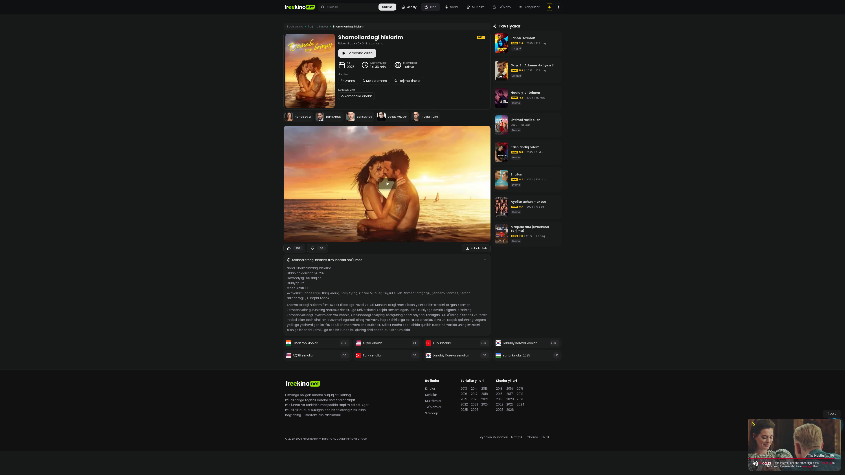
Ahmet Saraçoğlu (416, 293)
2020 (474, 399)
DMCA (545, 437)
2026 (474, 409)
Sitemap (431, 413)
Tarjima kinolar (409, 81)
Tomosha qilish (360, 53)
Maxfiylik (516, 437)
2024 (485, 404)
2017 (474, 394)
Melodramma (376, 81)
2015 (484, 388)
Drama (350, 81)
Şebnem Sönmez (445, 293)
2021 (484, 399)
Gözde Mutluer (370, 293)
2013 (464, 388)
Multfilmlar (433, 401)
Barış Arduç (330, 293)
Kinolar (430, 388)
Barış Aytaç (349, 293)
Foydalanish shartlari (493, 437)
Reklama (532, 437)
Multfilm (478, 7)
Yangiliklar (532, 7)
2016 (464, 394)
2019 (464, 399)
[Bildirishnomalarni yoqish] (549, 7)
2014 (474, 388)
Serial (454, 7)
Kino (433, 7)
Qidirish (387, 7)
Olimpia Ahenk (318, 298)
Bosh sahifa (295, 26)
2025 (350, 67)
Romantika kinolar (358, 96)
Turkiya (408, 67)
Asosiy (412, 7)
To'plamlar (433, 407)
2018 (484, 394)
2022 (464, 404)
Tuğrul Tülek (392, 293)
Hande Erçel (312, 293)
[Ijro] (387, 183)
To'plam (504, 7)
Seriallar (431, 395)
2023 (474, 404)
